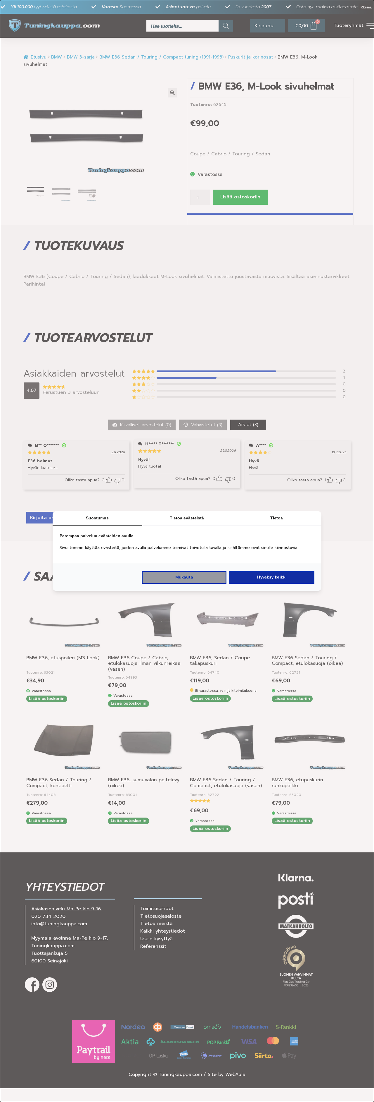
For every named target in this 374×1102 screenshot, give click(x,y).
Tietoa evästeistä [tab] (187, 518)
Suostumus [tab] (97, 518)
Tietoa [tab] (276, 518)
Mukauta (184, 577)
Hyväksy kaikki (272, 577)
